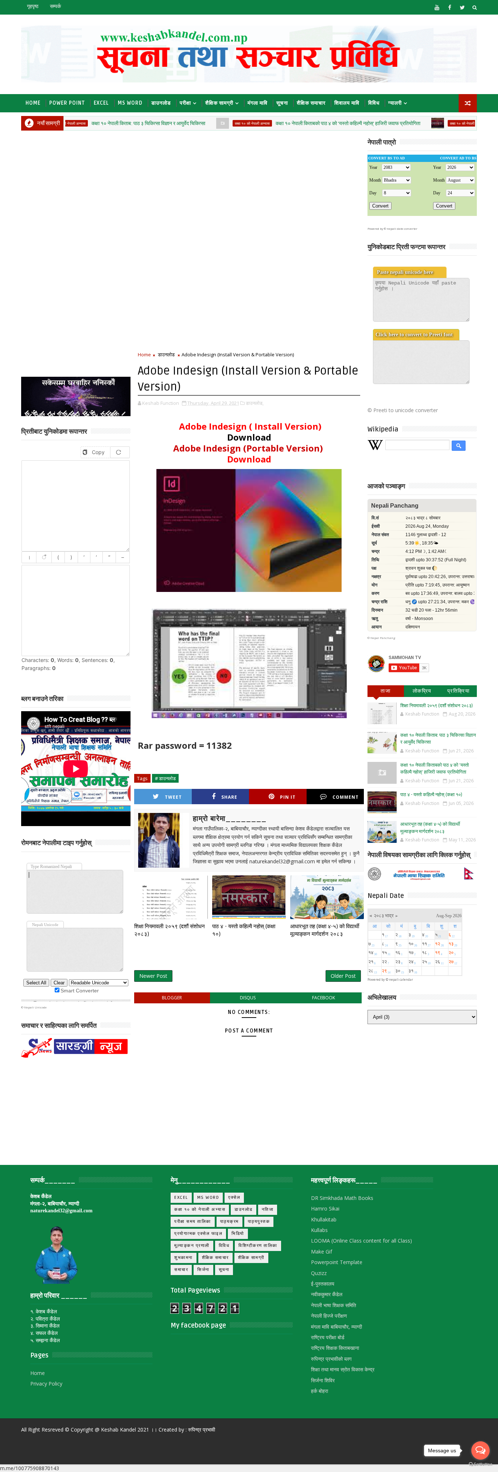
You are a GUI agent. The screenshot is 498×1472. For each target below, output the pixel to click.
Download (249, 437)
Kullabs (319, 1230)
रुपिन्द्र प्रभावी (201, 1429)
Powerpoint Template (336, 1262)
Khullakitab (323, 1219)
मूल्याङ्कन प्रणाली (192, 1245)
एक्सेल (234, 1197)
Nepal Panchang (382, 638)
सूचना (282, 103)
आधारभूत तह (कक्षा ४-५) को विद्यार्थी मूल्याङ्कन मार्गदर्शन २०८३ (324, 930)
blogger (172, 998)
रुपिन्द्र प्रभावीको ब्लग (331, 1358)
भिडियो (238, 1233)
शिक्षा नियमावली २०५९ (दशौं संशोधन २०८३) (169, 930)
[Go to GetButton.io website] (480, 1464)
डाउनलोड (161, 103)
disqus (248, 998)
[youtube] (436, 7)
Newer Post (153, 975)
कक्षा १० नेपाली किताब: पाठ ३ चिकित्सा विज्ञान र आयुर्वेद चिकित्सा (109, 123)
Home (33, 103)
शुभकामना (183, 1257)
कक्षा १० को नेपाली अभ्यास (212, 123)
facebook (323, 998)
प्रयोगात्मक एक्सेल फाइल (198, 1233)
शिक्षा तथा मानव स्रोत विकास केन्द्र (342, 1369)
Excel (101, 103)
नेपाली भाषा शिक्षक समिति (333, 1305)
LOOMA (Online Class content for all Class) (361, 1240)
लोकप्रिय (422, 691)
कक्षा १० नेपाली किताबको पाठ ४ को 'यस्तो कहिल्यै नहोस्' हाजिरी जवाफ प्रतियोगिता (308, 123)
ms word (208, 1197)
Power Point (67, 103)
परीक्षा (185, 103)
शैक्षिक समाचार (311, 103)
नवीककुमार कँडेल (326, 1294)
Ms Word (130, 103)
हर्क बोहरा (319, 1390)
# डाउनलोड (165, 778)
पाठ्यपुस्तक (259, 1221)
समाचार (181, 1269)
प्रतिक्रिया (458, 691)
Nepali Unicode (35, 1007)
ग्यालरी (395, 103)
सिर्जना (203, 1269)
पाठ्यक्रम (229, 1221)
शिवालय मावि (346, 103)
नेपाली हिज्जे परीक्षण (329, 1315)
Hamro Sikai (325, 1208)
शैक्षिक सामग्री (219, 103)
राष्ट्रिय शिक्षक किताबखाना (335, 1347)
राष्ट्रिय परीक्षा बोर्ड (328, 1337)
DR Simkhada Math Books (342, 1197)
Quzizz (319, 1273)
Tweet (173, 797)
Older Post (343, 975)
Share (229, 797)
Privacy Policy (46, 1383)
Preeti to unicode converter (405, 410)
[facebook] (449, 7)
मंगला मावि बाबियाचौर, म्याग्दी (336, 1326)
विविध (374, 103)
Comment (345, 797)
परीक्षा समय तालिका (192, 1221)
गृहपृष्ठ (32, 6)
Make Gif (321, 1251)
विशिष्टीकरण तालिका (257, 1245)
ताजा (385, 691)
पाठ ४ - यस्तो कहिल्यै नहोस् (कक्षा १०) (243, 930)
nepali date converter (402, 228)
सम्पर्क (55, 6)
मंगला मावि (258, 103)
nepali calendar (401, 979)
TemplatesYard (27, 1440)
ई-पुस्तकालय (322, 1283)
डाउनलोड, (255, 403)
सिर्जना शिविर (323, 1380)
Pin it (288, 797)
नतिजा (268, 1209)
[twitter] (462, 7)
